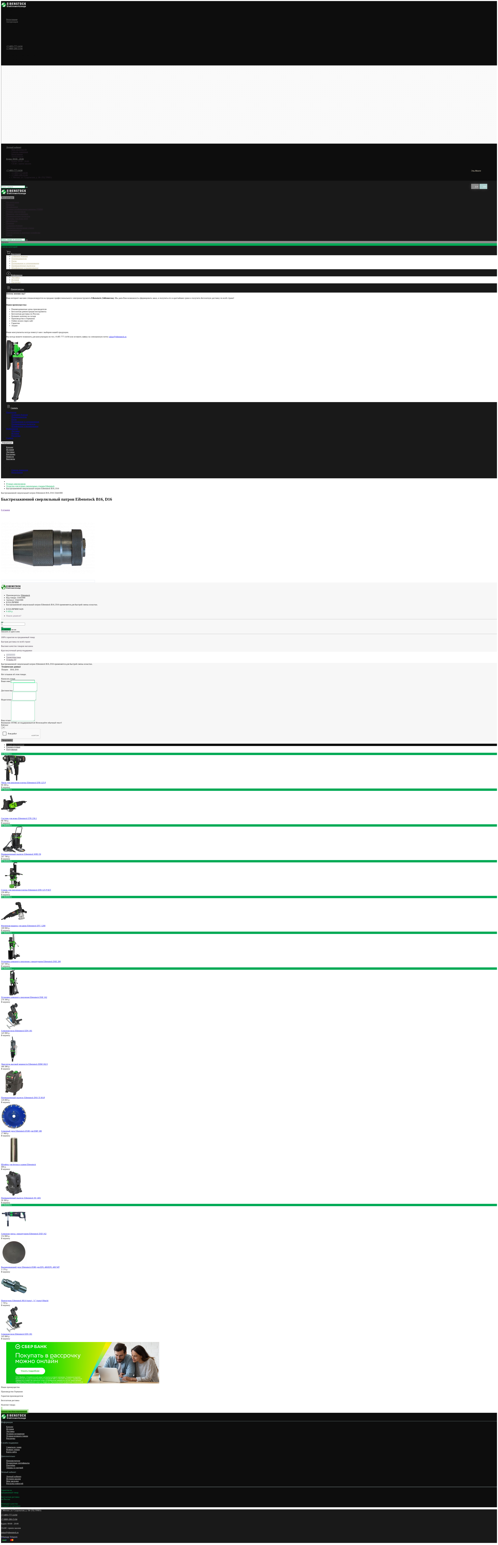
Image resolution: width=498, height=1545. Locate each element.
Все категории (12, 202)
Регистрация (11, 19)
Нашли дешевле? (13, 616)
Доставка (15, 431)
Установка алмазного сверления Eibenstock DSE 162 (24, 997)
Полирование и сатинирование (25, 263)
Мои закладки (12, 1481)
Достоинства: (7, 690)
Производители (13, 1461)
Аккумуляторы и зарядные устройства (23, 233)
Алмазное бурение (14, 226)
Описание (10, 655)
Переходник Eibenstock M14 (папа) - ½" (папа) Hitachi (24, 1300)
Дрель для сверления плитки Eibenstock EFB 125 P (23, 783)
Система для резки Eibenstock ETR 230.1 (19, 818)
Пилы (14, 261)
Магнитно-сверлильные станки (20, 228)
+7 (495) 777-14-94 (14, 46)
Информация (16, 275)
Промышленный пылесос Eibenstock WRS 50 (21, 854)
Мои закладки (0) (19, 150)
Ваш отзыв (6, 720)
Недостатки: (6, 700)
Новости (10, 457)
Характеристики (13, 657)
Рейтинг (4, 725)
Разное (9, 235)
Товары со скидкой (14, 1468)
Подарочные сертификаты (18, 1463)
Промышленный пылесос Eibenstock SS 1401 (21, 1198)
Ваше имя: (5, 681)
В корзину (6, 629)
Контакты (10, 459)
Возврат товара (13, 1449)
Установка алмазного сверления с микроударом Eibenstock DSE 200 (31, 961)
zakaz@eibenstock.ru (117, 337)
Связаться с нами (13, 1447)
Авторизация (12, 22)
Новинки (10, 205)
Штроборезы (12, 221)
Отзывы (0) (11, 659)
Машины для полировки (17, 214)
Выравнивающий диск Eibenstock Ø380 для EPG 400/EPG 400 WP (30, 1267)
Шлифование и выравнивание (24, 268)
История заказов (13, 1479)
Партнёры (10, 1465)
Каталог (9, 447)
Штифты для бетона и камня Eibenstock (18, 1164)
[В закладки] (12, 629)
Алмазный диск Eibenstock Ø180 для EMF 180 (21, 1131)
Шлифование (12, 207)
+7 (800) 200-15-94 (14, 48)
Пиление (10, 223)
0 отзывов (5, 510)
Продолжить (7, 740)
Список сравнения (19, 152)
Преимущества (17, 289)
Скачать (14, 408)
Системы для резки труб (17, 219)
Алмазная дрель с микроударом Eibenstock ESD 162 (23, 1234)
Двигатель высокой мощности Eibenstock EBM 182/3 (24, 1064)
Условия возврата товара (17, 1436)
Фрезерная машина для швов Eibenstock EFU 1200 (23, 926)
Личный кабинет (13, 1476)
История (15, 433)
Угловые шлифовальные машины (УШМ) (24, 209)
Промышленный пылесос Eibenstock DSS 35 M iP (23, 1097)
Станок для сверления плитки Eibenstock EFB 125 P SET (26, 890)
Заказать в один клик (10, 631)
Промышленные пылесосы (18, 216)
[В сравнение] (15, 629)
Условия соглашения (15, 1434)
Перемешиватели (14, 230)
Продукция (16, 254)
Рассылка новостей (14, 1483)
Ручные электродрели (16, 212)
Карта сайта (11, 1452)
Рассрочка (15, 436)
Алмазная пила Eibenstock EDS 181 (16, 1031)
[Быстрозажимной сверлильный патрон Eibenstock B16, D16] (48, 581)
